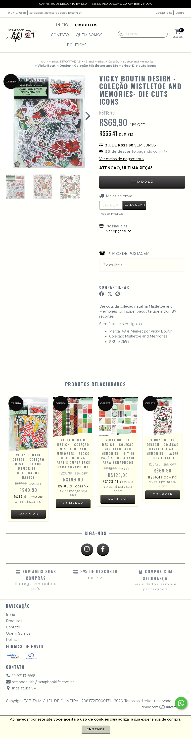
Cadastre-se (163, 12)
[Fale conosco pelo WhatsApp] (181, 703)
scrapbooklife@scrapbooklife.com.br (56, 12)
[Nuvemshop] (163, 708)
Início (62, 25)
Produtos (86, 25)
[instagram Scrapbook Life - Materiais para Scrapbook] (87, 549)
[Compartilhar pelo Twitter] (109, 293)
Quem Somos (89, 35)
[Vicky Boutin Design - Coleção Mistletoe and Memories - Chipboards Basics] (28, 424)
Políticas (77, 45)
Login (180, 12)
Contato (60, 35)
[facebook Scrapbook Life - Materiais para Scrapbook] (103, 549)
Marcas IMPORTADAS (64, 61)
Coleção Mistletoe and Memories (130, 61)
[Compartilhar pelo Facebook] (101, 293)
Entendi (96, 729)
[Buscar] (120, 34)
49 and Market (94, 61)
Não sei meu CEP (112, 213)
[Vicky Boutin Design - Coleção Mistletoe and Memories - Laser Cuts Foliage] (163, 417)
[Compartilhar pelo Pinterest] (117, 293)
